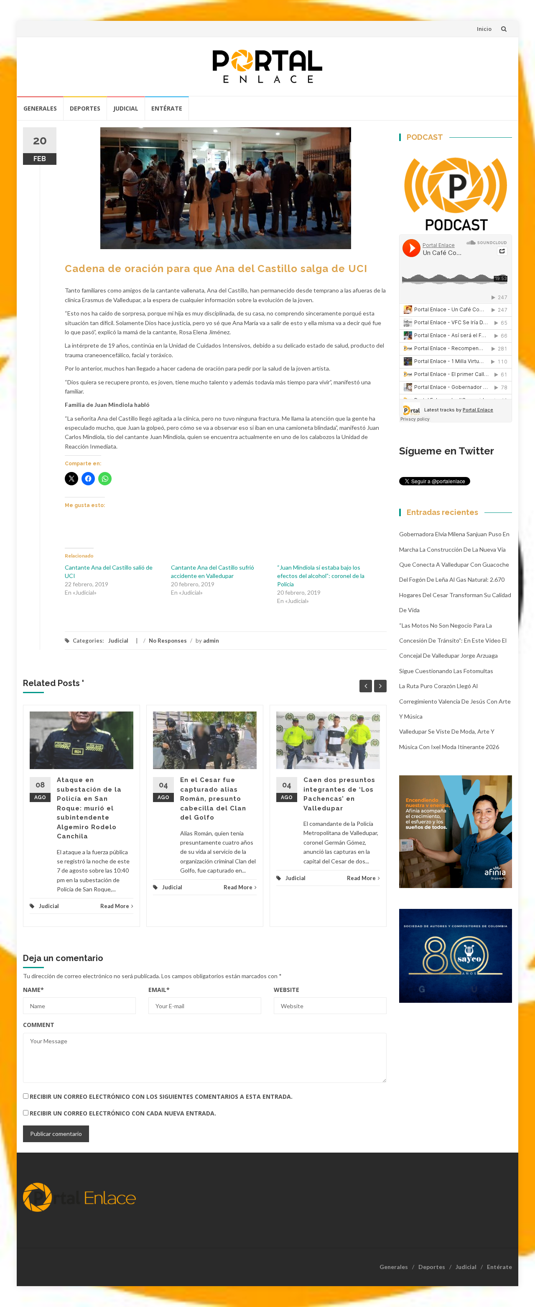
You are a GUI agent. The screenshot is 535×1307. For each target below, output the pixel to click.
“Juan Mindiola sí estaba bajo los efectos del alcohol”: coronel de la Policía (320, 576)
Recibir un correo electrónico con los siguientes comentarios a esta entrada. (161, 1096)
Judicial (125, 108)
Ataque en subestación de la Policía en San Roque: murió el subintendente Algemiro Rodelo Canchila (89, 808)
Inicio (484, 29)
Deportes (85, 108)
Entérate (166, 108)
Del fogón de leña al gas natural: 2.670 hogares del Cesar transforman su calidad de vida (455, 594)
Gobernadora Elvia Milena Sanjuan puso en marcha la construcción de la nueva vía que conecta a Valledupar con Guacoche (454, 549)
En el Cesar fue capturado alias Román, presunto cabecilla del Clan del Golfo (213, 798)
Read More (114, 906)
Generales (40, 108)
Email (159, 990)
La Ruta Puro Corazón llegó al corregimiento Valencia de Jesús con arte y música (455, 701)
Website (286, 990)
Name (33, 990)
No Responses (168, 640)
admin (211, 640)
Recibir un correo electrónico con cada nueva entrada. (123, 1113)
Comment (38, 1025)
